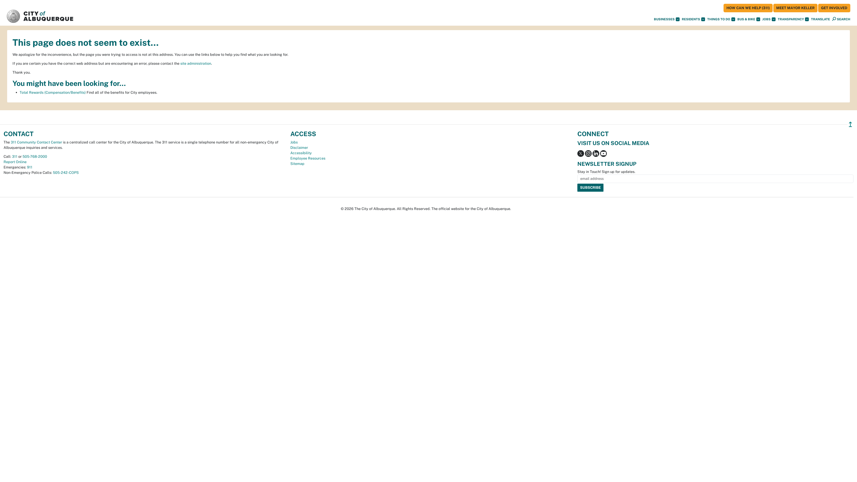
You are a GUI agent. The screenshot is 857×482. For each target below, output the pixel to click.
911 (29, 167)
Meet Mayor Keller (795, 8)
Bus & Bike (746, 19)
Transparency (791, 19)
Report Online (15, 162)
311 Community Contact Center (36, 142)
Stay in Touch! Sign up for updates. (606, 172)
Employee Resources (307, 158)
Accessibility (301, 153)
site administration (195, 63)
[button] (820, 19)
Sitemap (297, 164)
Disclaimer (299, 147)
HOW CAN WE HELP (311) (748, 8)
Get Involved (834, 8)
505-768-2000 (35, 156)
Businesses (664, 19)
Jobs (766, 19)
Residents (691, 19)
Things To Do (718, 19)
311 (14, 156)
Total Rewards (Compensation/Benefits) (53, 92)
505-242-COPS (66, 172)
